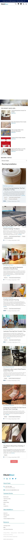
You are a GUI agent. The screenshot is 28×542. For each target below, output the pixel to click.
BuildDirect (11, 539)
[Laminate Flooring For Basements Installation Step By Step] (14, 254)
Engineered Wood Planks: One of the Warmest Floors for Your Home (18, 149)
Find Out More (20, 1)
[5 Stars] (7, 240)
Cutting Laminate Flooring (11, 300)
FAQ (4, 504)
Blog (4, 527)
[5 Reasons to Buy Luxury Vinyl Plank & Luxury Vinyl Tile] (14, 356)
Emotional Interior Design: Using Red (18, 137)
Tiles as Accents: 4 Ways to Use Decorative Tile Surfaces (17, 130)
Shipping (5, 500)
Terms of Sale (21, 532)
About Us (5, 513)
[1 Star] (3, 240)
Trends (5, 199)
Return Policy (6, 502)
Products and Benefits (13, 199)
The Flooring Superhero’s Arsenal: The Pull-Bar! (18, 111)
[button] (16, 4)
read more (23, 195)
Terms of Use (14, 532)
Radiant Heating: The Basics (11, 229)
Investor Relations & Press (9, 518)
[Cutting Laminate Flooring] (14, 290)
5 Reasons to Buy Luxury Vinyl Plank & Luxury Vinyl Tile (14, 369)
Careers (5, 516)
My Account (6, 496)
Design (5, 378)
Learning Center (7, 525)
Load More (14, 461)
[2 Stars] (4, 240)
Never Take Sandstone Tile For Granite (18, 121)
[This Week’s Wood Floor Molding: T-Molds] (14, 433)
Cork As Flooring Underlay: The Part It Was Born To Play (14, 188)
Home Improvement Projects (8, 185)
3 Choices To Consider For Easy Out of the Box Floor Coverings (14, 408)
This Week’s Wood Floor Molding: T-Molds (14, 446)
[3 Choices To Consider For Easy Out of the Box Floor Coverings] (14, 394)
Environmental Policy (8, 534)
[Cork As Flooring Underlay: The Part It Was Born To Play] (14, 176)
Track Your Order (7, 498)
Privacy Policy (7, 532)
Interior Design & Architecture (8, 366)
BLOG (4, 104)
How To (5, 197)
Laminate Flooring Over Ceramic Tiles (14, 331)
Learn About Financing (8, 529)
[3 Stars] (5, 240)
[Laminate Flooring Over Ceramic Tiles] (14, 321)
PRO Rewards (6, 514)
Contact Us (6, 506)
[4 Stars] (6, 240)
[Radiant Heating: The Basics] (14, 216)
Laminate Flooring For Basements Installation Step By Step (13, 268)
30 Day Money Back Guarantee (10, 536)
